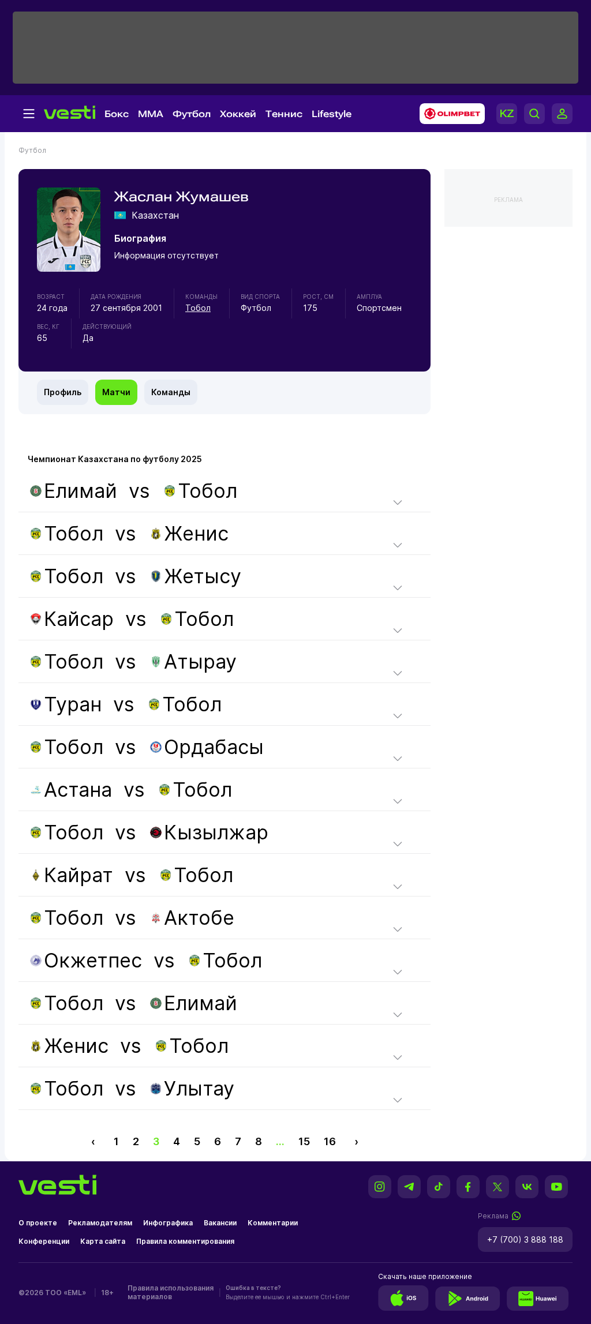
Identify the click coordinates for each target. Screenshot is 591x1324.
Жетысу (202, 576)
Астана (78, 789)
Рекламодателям (100, 1222)
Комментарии (273, 1222)
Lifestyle (331, 113)
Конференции (43, 1241)
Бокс (116, 113)
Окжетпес (93, 960)
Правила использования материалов (171, 1292)
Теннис (283, 113)
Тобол (198, 308)
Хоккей (238, 113)
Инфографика (168, 1222)
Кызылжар (216, 832)
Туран (73, 704)
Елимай (80, 490)
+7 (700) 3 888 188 (525, 1239)
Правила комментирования (185, 1241)
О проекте (37, 1222)
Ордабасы (214, 747)
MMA (150, 113)
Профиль (62, 392)
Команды (170, 392)
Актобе (199, 917)
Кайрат (78, 875)
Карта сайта (102, 1241)
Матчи (116, 392)
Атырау (200, 661)
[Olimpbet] (449, 113)
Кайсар (79, 619)
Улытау (199, 1088)
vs (140, 490)
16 (330, 1141)
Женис (196, 533)
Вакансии (220, 1222)
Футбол (192, 113)
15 (304, 1141)
